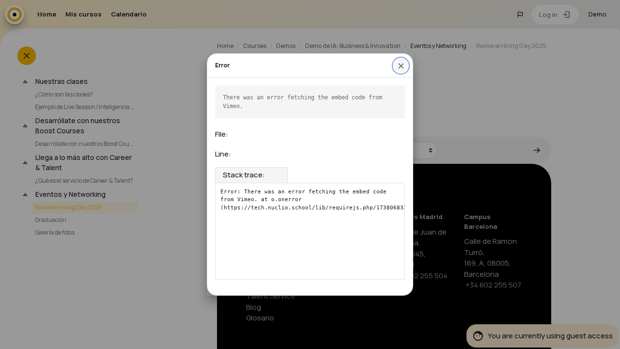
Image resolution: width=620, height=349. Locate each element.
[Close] (401, 66)
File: (221, 134)
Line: (223, 154)
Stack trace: (244, 175)
